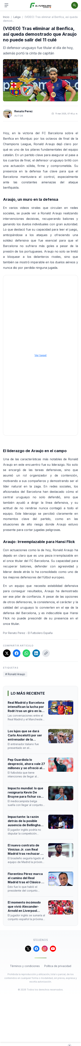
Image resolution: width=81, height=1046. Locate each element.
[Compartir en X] (7, 653)
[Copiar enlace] (46, 653)
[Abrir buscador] (74, 5)
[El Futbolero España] (40, 5)
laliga (17, 17)
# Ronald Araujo (15, 674)
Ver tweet (40, 355)
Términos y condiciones (25, 966)
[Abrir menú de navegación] (6, 5)
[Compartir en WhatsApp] (26, 653)
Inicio (6, 17)
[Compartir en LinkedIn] (36, 653)
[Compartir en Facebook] (16, 653)
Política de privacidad (57, 966)
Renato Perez (23, 111)
